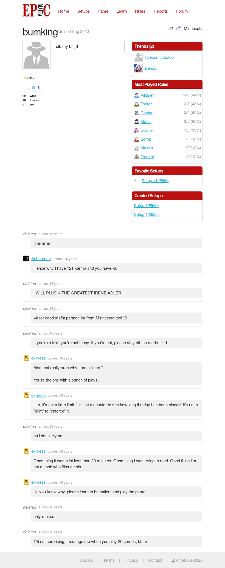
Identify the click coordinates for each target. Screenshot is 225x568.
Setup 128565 (146, 214)
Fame (103, 11)
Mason (146, 148)
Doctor (146, 112)
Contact (155, 560)
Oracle (146, 130)
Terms (109, 560)
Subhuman (41, 258)
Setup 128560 (146, 205)
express (38, 358)
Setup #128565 (155, 180)
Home (63, 11)
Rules (140, 11)
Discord (86, 560)
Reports (161, 11)
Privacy (131, 560)
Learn (122, 11)
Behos (150, 68)
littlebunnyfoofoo (159, 57)
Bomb (145, 139)
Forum (182, 11)
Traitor (146, 104)
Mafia (145, 121)
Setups (83, 11)
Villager (147, 95)
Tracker (147, 156)
